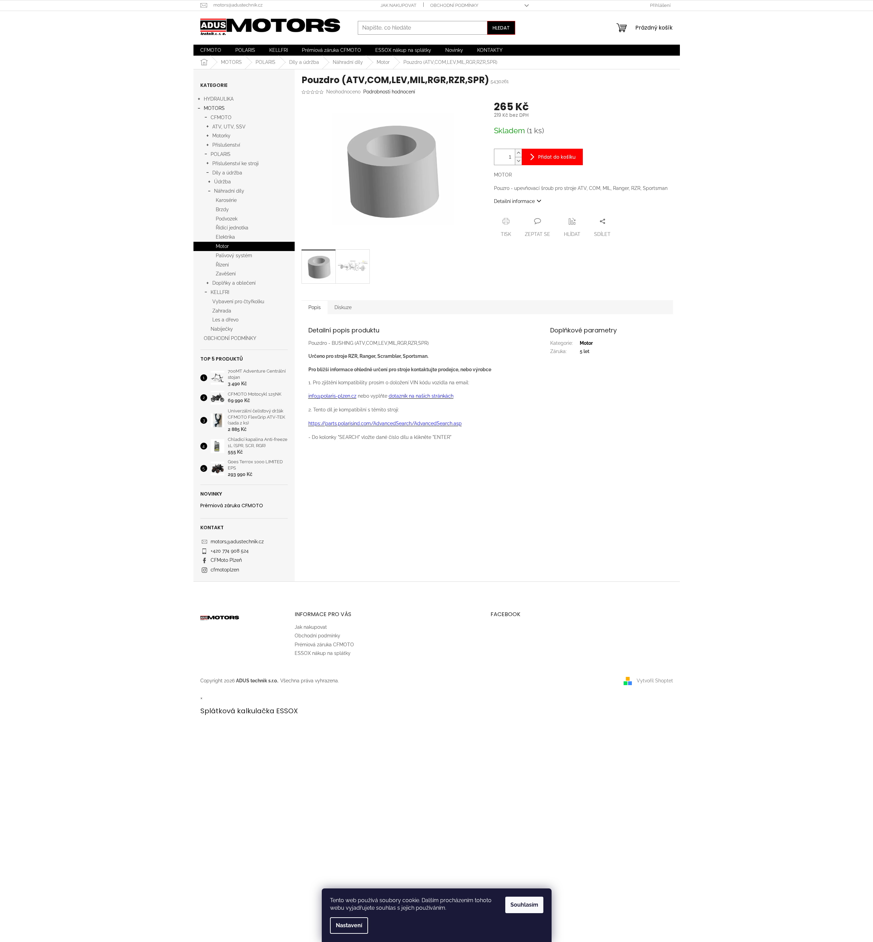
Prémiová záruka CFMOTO (231, 505)
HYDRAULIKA (219, 99)
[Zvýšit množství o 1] (518, 153)
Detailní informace (514, 201)
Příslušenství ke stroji (235, 163)
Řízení (222, 265)
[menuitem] (210, 50)
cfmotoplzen (225, 569)
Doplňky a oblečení (234, 283)
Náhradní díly (229, 191)
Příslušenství (226, 145)
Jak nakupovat (398, 5)
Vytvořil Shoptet (655, 680)
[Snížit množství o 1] (518, 161)
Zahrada (221, 311)
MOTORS (214, 108)
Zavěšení (226, 273)
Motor (222, 246)
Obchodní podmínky (454, 5)
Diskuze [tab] (343, 307)
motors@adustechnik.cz (237, 541)
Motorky (221, 135)
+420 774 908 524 (230, 551)
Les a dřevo (225, 319)
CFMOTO (221, 117)
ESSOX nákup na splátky (323, 653)
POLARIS (221, 154)
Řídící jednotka (232, 227)
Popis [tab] (314, 307)
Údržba (222, 181)
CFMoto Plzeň (226, 560)
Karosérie (226, 200)
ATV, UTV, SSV (229, 126)
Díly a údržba (227, 172)
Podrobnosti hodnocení (389, 91)
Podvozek (226, 219)
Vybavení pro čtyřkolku (238, 301)
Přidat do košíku (557, 157)
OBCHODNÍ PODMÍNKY (230, 338)
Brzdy (222, 209)
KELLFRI (220, 292)
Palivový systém (234, 255)
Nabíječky (222, 329)
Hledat (501, 27)
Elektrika (225, 237)
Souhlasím (524, 904)
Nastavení (349, 925)
